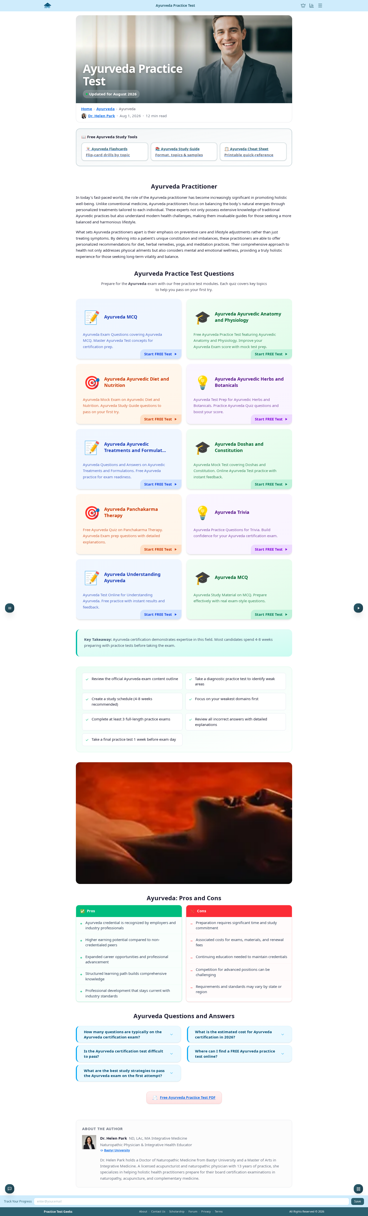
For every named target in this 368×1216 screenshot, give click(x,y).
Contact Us (158, 1211)
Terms (219, 1211)
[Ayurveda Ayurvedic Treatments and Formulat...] (128, 459)
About (143, 1211)
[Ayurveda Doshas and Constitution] (239, 459)
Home (86, 108)
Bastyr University (117, 1150)
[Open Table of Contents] (9, 608)
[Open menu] (320, 6)
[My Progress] (312, 6)
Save (357, 1201)
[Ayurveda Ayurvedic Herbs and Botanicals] (239, 394)
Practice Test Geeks (58, 1212)
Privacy (206, 1211)
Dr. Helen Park (101, 115)
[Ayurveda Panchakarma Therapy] (128, 524)
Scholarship (177, 1211)
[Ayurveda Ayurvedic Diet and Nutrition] (128, 394)
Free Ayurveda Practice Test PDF (184, 1097)
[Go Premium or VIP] (303, 6)
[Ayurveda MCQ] (128, 329)
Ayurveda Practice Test (175, 5)
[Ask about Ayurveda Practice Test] (9, 1188)
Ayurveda (105, 108)
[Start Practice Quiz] (358, 608)
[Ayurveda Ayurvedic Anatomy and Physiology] (239, 329)
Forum (193, 1211)
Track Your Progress (18, 1201)
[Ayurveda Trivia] (239, 524)
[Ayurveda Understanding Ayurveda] (128, 589)
